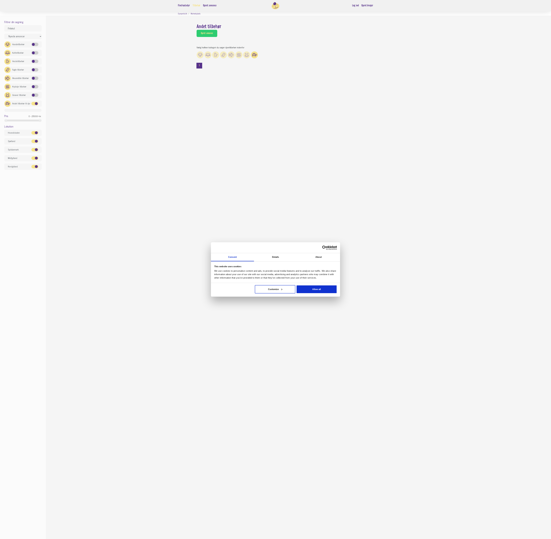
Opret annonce (210, 5)
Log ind (355, 5)
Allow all (316, 289)
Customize (273, 289)
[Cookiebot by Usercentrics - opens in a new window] (324, 248)
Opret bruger (367, 5)
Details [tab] (275, 257)
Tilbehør (196, 5)
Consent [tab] (232, 257)
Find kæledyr (184, 5)
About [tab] (318, 257)
